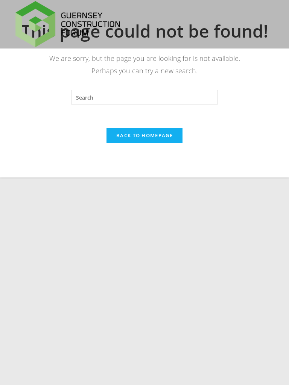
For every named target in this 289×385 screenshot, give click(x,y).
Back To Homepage (144, 135)
